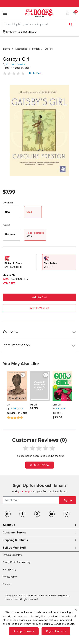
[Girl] (17, 386)
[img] (14, 73)
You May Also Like (21, 363)
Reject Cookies (56, 631)
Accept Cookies (24, 631)
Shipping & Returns (15, 540)
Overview (10, 332)
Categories (21, 48)
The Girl (33, 405)
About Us (9, 525)
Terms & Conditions (12, 555)
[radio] (11, 212)
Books (6, 48)
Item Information (16, 345)
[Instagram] (8, 514)
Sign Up (68, 500)
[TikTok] (66, 514)
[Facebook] (22, 514)
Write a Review (39, 465)
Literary (48, 48)
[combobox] (39, 24)
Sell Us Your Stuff (14, 547)
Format (6, 225)
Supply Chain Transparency (16, 562)
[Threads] (37, 514)
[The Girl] (40, 386)
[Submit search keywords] (71, 24)
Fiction (36, 48)
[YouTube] (52, 514)
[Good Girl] (62, 386)
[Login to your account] (67, 13)
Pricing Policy (9, 569)
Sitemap (7, 584)
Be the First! (35, 73)
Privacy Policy (10, 576)
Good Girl (57, 405)
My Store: (11, 32)
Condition (8, 202)
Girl (8, 405)
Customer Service (14, 532)
